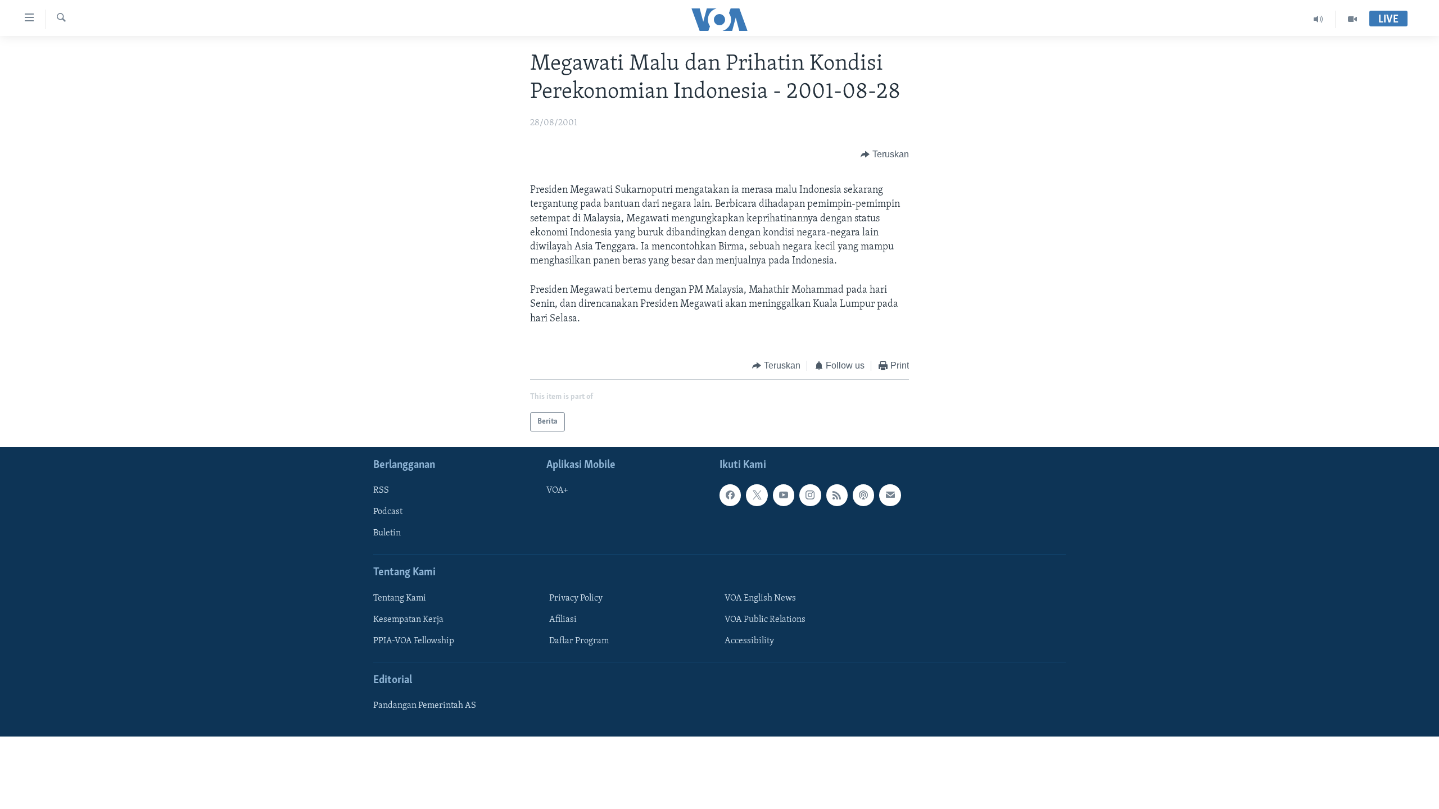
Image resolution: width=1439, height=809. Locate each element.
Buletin (387, 533)
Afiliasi (563, 619)
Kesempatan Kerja (408, 619)
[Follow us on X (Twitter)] (756, 495)
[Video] (1352, 19)
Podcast (387, 512)
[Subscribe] (889, 495)
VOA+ (557, 491)
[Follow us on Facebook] (730, 495)
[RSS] (837, 495)
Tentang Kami (399, 598)
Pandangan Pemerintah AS (424, 706)
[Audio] (1318, 19)
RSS (381, 491)
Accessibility (749, 641)
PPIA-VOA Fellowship (413, 641)
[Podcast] (863, 495)
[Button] (885, 154)
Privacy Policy (576, 598)
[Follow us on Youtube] (783, 495)
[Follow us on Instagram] (810, 495)
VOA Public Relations (765, 619)
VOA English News (760, 598)
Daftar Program (579, 641)
